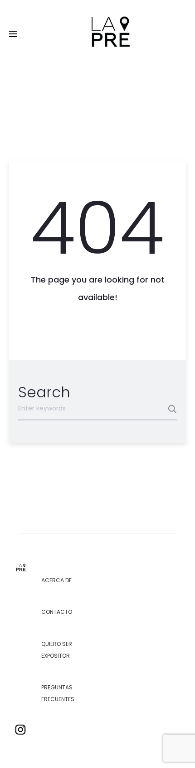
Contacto (56, 612)
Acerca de (56, 580)
